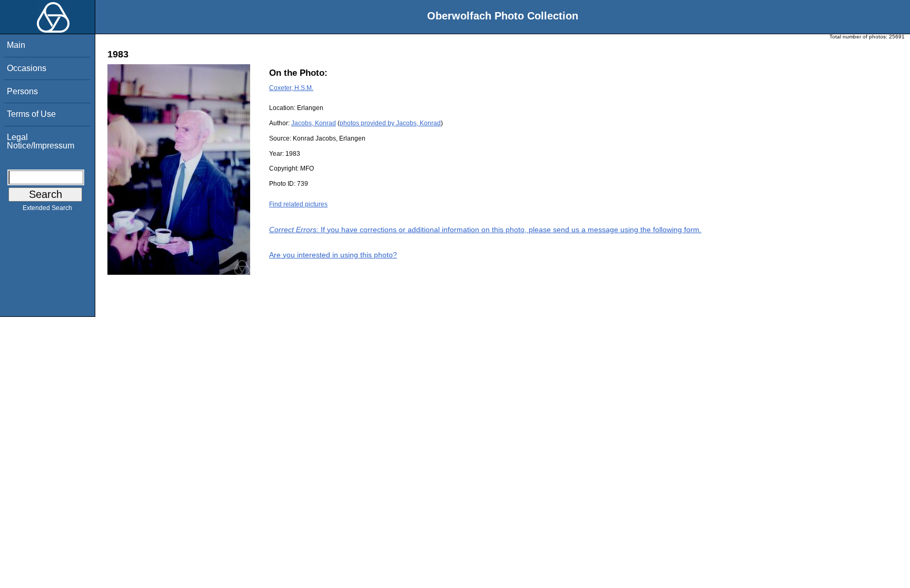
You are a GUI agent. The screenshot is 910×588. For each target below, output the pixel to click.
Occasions (26, 68)
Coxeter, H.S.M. (291, 88)
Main (16, 45)
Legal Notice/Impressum (40, 141)
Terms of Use (31, 113)
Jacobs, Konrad (313, 123)
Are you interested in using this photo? (333, 255)
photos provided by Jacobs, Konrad (390, 123)
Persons (22, 91)
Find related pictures (298, 204)
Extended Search (47, 208)
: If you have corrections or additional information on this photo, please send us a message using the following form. (485, 229)
